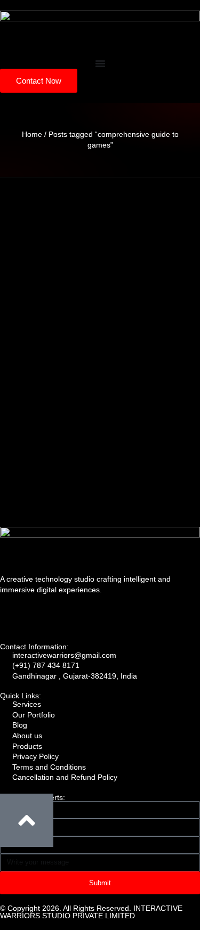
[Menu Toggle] (100, 63)
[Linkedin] (13, 616)
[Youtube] (42, 616)
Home (32, 134)
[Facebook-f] (99, 616)
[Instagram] (71, 616)
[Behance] (128, 616)
